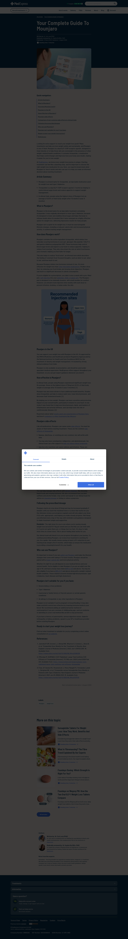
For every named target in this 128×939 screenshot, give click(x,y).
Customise (62, 485)
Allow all (91, 485)
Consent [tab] (36, 459)
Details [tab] (64, 459)
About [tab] (92, 459)
